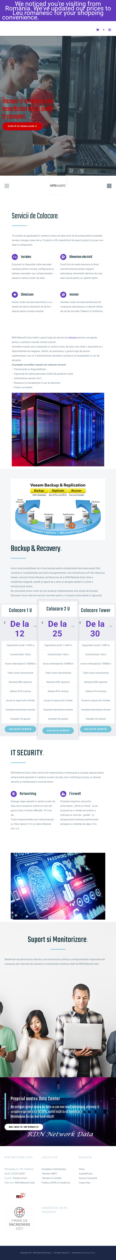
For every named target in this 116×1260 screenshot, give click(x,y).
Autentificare (85, 1173)
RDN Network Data (25, 1182)
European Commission (54, 1169)
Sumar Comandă (88, 1178)
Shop (81, 1169)
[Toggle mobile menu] (109, 29)
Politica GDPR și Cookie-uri (56, 1182)
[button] (7, 186)
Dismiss (102, 17)
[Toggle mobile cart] (97, 29)
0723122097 (18, 1173)
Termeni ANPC (49, 1173)
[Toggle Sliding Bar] (103, 29)
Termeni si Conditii (51, 1178)
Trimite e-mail (19, 1178)
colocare (72, 337)
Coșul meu (84, 1182)
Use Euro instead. (65, 17)
